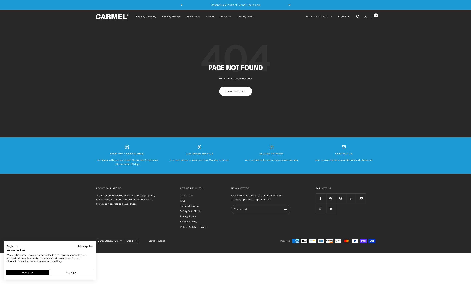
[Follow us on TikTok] (321, 209)
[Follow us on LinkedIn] (331, 209)
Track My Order (244, 16)
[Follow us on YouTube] (361, 198)
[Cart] (373, 16)
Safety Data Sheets (190, 211)
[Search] (358, 16)
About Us (225, 16)
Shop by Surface (171, 16)
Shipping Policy (188, 221)
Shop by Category (146, 16)
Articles (210, 16)
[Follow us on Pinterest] (351, 198)
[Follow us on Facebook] (321, 198)
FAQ (182, 200)
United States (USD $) (317, 16)
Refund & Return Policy (193, 226)
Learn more (254, 4)
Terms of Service (189, 205)
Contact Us (186, 195)
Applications (193, 16)
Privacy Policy (188, 216)
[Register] (285, 209)
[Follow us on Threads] (331, 198)
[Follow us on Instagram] (341, 198)
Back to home (235, 91)
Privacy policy (85, 246)
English (342, 16)
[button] (12, 246)
